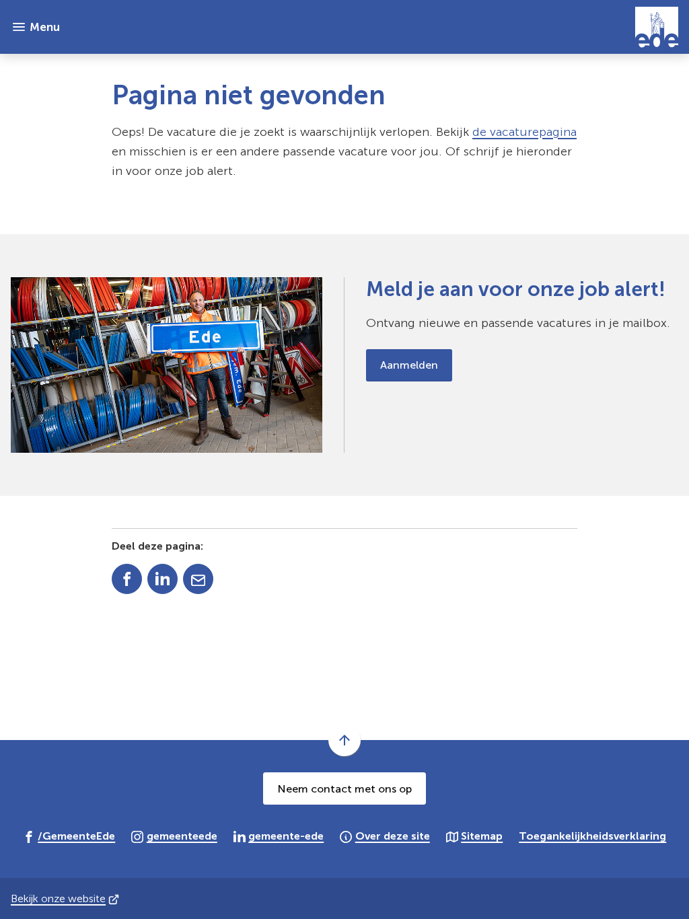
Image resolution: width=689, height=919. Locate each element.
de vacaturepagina (524, 131)
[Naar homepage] (374, 27)
